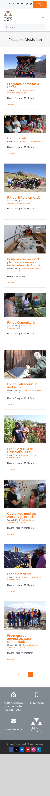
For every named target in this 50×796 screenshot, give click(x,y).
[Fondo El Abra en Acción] (25, 178)
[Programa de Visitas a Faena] (25, 66)
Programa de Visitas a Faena (23, 85)
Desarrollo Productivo (28, 326)
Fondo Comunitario (21, 322)
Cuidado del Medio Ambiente (31, 268)
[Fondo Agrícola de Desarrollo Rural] (25, 429)
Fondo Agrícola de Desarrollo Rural (20, 450)
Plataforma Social (28, 90)
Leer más (10, 104)
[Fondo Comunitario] (25, 305)
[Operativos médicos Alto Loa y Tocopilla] (25, 494)
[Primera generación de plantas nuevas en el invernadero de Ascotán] (25, 239)
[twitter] (13, 4)
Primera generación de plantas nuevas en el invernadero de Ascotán (24, 262)
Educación (25, 141)
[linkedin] (31, 4)
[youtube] (22, 4)
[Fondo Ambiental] (25, 556)
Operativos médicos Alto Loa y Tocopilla (22, 515)
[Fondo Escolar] (25, 124)
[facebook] (9, 4)
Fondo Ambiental (19, 574)
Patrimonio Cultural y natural (31, 390)
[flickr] (18, 4)
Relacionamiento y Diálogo (16, 92)
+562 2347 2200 (36, 702)
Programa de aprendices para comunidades (19, 638)
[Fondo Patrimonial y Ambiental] (25, 364)
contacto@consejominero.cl (17, 729)
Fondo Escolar (17, 138)
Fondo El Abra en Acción (25, 197)
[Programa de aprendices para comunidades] (25, 616)
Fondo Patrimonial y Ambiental (22, 385)
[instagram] (27, 4)
